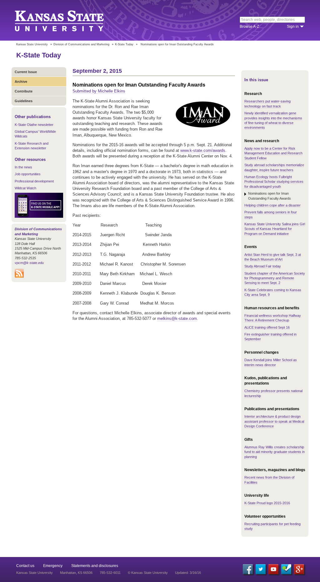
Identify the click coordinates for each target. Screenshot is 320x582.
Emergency (52, 566)
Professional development (34, 181)
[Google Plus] (299, 569)
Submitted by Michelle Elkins (98, 91)
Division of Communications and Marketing (81, 44)
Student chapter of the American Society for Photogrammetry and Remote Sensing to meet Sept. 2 (274, 278)
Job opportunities (28, 174)
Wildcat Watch (25, 188)
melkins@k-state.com (177, 318)
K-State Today (124, 44)
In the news (23, 167)
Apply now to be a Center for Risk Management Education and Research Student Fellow (273, 153)
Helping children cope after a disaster (272, 205)
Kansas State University (67, 20)
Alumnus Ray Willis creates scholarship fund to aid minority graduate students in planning (274, 452)
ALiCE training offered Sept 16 (267, 327)
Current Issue (26, 72)
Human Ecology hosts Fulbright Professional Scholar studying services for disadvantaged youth (273, 181)
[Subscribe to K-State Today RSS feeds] (19, 276)
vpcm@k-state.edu (29, 263)
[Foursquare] (286, 569)
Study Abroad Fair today (262, 266)
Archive (21, 81)
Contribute (23, 91)
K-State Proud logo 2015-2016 (267, 503)
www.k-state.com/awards (202, 150)
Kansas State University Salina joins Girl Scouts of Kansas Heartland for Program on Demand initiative (274, 229)
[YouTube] (273, 569)
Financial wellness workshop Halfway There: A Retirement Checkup (272, 318)
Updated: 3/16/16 (188, 573)
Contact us (25, 566)
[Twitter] (261, 569)
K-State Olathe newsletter (34, 125)
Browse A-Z (249, 26)
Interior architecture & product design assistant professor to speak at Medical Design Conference (274, 421)
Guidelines (23, 101)
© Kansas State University (148, 573)
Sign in (293, 26)
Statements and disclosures (94, 566)
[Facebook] (248, 569)
